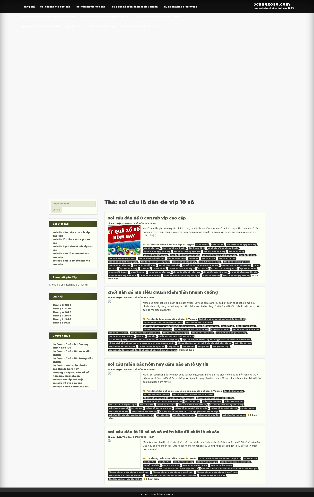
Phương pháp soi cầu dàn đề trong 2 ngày (129, 472)
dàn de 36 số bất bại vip (155, 255)
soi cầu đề (203, 269)
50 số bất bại (202, 245)
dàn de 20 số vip (236, 252)
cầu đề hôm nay (151, 248)
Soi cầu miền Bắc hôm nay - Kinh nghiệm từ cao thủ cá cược (189, 412)
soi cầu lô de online (118, 412)
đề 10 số (140, 336)
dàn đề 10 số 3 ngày (245, 326)
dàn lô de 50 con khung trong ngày (200, 265)
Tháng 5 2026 (61, 308)
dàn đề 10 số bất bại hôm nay (158, 329)
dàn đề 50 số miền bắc (119, 265)
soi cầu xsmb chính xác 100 (138, 26)
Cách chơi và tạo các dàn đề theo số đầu (163, 323)
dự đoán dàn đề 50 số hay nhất (236, 265)
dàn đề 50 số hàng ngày (184, 262)
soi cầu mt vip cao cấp (90, 6)
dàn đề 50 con (208, 258)
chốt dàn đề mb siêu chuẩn (199, 323)
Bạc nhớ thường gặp (233, 391)
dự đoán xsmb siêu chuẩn (180, 6)
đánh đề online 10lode (222, 465)
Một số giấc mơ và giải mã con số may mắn (193, 394)
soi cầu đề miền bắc (166, 405)
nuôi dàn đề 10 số (243, 343)
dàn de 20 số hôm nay (214, 252)
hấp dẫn (151, 336)
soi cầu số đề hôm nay (183, 415)
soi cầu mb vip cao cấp (55, 6)
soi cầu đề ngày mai (118, 408)
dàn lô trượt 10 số (170, 465)
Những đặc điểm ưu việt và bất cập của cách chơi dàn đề (204, 343)
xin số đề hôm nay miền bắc (243, 272)
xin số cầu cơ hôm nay (159, 272)
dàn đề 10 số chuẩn (118, 333)
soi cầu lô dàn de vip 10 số (224, 269)
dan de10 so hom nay (207, 326)
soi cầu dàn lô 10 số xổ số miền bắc (126, 476)
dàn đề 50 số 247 (227, 258)
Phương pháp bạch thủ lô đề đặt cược (215, 398)
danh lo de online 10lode (195, 465)
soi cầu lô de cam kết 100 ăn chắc (190, 408)
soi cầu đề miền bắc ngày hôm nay (226, 405)
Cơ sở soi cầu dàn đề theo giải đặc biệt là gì (220, 458)
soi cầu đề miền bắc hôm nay (193, 405)
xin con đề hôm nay (118, 272)
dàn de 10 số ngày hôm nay (157, 252)
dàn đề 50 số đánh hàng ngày (123, 262)
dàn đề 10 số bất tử (220, 329)
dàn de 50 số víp (247, 255)
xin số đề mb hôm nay (150, 276)
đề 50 (256, 265)
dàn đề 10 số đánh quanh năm (145, 333)
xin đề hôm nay (138, 272)
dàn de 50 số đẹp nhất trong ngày (219, 255)
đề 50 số (113, 269)
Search (56, 210)
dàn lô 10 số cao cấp (183, 462)
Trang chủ (28, 6)
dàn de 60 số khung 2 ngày (122, 258)
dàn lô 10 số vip (151, 465)
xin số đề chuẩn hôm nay (215, 272)
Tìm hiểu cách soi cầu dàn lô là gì (125, 479)
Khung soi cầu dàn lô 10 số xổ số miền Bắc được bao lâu (171, 469)
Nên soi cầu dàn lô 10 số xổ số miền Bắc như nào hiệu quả (229, 469)
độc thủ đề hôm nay (102, 26)
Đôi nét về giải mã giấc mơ (156, 394)
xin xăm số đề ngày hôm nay (236, 276)
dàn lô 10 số (165, 462)
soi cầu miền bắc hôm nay (144, 412)
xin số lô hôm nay (211, 276)
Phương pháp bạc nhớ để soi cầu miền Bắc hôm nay (169, 398)
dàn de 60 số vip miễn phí (151, 258)
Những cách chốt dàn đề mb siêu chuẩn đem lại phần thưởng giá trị (141, 343)
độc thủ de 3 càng (128, 269)
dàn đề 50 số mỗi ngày (144, 265)
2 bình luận (187, 350)
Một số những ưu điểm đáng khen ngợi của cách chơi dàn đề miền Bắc (216, 340)
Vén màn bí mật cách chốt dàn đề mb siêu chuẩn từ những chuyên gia (143, 350)
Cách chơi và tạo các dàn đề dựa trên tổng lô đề (222, 319)
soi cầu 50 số (158, 269)
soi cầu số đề (163, 415)
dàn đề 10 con (250, 458)
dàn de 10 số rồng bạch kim (187, 252)
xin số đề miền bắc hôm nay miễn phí (182, 276)
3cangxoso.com (271, 4)
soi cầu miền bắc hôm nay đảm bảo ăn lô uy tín (158, 364)
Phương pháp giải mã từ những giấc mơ (163, 401)
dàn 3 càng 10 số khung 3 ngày (223, 248)
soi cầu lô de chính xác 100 (223, 408)
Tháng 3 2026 (61, 315)
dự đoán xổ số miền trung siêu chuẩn (105, 16)
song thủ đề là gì (221, 347)
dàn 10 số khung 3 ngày (173, 248)
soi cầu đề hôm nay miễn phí (123, 405)
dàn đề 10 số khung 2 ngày (175, 333)
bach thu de (217, 245)
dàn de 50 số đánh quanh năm (185, 255)
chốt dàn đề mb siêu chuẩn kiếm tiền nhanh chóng (163, 292)
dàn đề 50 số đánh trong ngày (155, 262)
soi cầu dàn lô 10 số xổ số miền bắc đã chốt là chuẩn (163, 431)
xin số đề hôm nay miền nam (122, 276)
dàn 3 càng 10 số (197, 248)
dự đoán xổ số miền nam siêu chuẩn (135, 6)
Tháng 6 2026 (61, 305)
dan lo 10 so (150, 462)
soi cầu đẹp (136, 408)
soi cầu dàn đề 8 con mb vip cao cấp (147, 218)
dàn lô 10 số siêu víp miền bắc (235, 462)
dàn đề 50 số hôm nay (209, 262)
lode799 (145, 269)
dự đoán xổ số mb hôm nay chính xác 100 (48, 16)
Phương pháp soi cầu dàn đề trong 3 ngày (173, 472)
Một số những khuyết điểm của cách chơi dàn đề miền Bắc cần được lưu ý (144, 340)
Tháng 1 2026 (61, 322)
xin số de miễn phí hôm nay (186, 272)
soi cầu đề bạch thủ (212, 401)
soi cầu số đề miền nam (234, 415)
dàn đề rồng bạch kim (169, 265)
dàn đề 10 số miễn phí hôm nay (231, 333)
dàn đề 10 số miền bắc (202, 333)
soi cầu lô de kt (247, 408)
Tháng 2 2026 (61, 319)
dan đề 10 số (227, 326)
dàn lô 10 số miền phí (207, 462)
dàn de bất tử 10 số (176, 258)
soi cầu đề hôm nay (234, 401)
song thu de (173, 347)
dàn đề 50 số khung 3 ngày (237, 262)
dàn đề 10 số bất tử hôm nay (245, 329)
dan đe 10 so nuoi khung (121, 336)
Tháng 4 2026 (61, 312)
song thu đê (189, 347)
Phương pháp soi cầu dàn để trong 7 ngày (217, 472)
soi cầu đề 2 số (192, 401)
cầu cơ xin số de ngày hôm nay (241, 245)
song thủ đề (203, 347)
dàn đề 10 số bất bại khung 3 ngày (191, 329)
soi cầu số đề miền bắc (208, 415)
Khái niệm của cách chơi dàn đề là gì (176, 336)
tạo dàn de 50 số (248, 269)
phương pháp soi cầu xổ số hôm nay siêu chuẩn (52, 26)
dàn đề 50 (193, 258)
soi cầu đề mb (146, 405)
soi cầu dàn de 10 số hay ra (181, 269)
